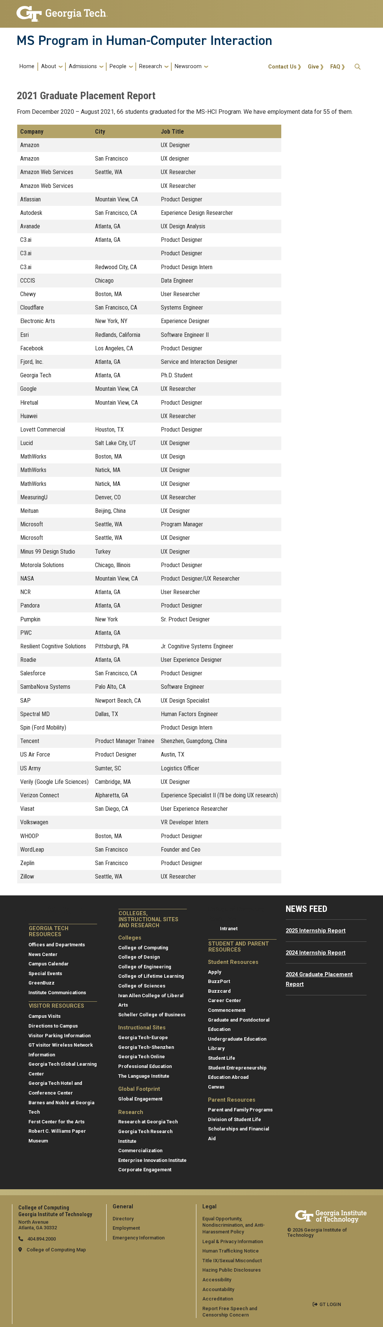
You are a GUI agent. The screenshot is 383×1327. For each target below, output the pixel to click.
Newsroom (188, 66)
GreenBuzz (41, 983)
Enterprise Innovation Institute (152, 1160)
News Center (43, 954)
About (48, 66)
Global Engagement (140, 1099)
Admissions (83, 66)
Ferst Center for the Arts (56, 1121)
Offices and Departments (56, 944)
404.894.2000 (41, 1239)
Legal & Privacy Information (232, 1241)
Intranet (229, 928)
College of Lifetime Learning (151, 976)
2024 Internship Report (316, 953)
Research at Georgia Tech (148, 1121)
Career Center (224, 1000)
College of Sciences (141, 986)
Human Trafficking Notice (230, 1251)
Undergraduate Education (237, 1039)
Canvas (216, 1087)
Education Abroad (228, 1077)
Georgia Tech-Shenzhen (146, 1047)
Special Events (45, 973)
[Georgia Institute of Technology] (62, 10)
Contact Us (282, 67)
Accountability (218, 1289)
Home (26, 66)
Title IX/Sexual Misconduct (232, 1260)
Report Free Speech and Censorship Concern (229, 1312)
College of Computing (143, 947)
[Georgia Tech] (331, 1215)
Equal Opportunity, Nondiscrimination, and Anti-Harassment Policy (233, 1225)
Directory (123, 1218)
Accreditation (217, 1299)
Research (150, 66)
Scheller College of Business (152, 1014)
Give (313, 67)
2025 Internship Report (316, 931)
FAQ (335, 67)
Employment (126, 1228)
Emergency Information (139, 1238)
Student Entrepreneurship (237, 1068)
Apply (214, 972)
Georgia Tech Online (141, 1056)
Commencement (226, 1010)
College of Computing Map (56, 1250)
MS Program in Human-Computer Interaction (144, 40)
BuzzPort (219, 981)
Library (216, 1048)
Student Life (221, 1058)
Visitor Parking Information (59, 1035)
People (118, 66)
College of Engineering (144, 967)
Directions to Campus (53, 1026)
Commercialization (140, 1150)
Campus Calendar (48, 964)
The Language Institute (143, 1076)
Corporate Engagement (144, 1169)
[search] (358, 67)
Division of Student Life (234, 1119)
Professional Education (145, 1066)
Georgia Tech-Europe (143, 1037)
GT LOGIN (330, 1304)
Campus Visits (44, 1016)
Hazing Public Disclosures (231, 1270)
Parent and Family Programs (240, 1110)
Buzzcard (219, 991)
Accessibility (216, 1279)
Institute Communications (57, 992)
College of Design (139, 957)
